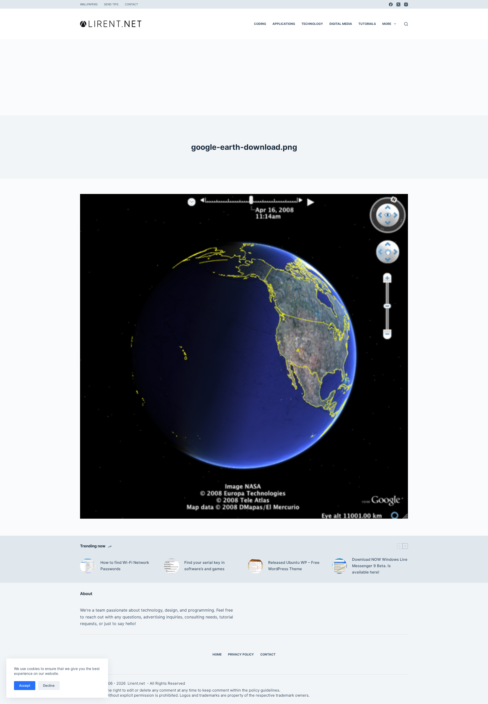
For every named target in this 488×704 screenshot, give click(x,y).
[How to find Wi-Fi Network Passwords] (87, 566)
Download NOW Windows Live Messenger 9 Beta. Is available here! (379, 566)
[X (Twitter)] (398, 4)
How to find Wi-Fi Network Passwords (124, 565)
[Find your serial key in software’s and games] (171, 566)
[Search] (406, 24)
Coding (260, 24)
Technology (312, 24)
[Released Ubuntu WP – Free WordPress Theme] (255, 566)
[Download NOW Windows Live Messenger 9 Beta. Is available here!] (339, 566)
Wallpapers (89, 4)
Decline (49, 685)
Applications (283, 24)
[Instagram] (406, 4)
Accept (24, 685)
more (386, 24)
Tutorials (367, 24)
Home (217, 654)
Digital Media (340, 24)
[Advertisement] (244, 77)
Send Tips (111, 4)
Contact (131, 4)
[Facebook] (391, 4)
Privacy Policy (241, 654)
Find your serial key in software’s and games (204, 565)
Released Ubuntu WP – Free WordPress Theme (293, 565)
